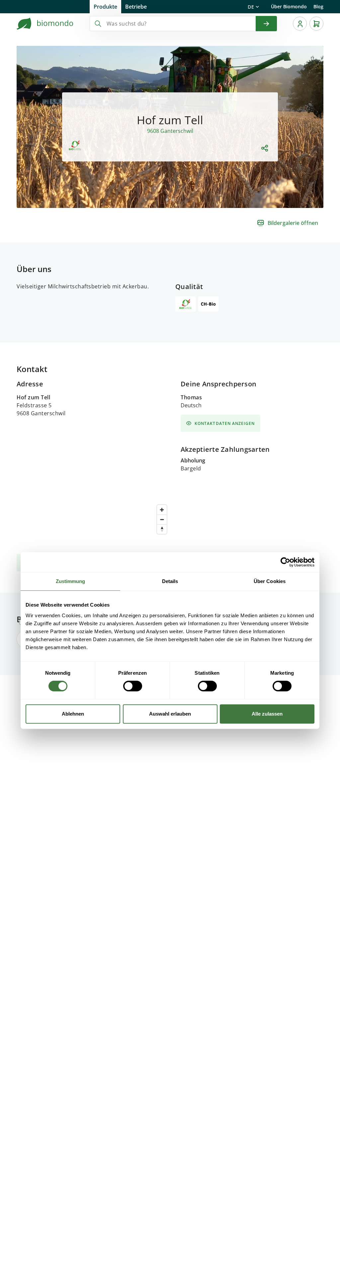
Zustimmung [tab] (70, 581)
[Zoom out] (162, 519)
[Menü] (300, 24)
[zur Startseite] (45, 23)
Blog (318, 6)
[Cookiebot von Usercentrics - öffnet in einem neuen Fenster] (285, 562)
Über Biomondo (289, 6)
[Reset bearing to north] (162, 529)
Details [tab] (170, 581)
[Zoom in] (162, 510)
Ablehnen (73, 714)
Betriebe (136, 6)
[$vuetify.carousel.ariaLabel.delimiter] (167, 200)
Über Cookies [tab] (270, 581)
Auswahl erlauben (170, 714)
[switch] (132, 686)
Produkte (105, 6)
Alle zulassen (267, 714)
